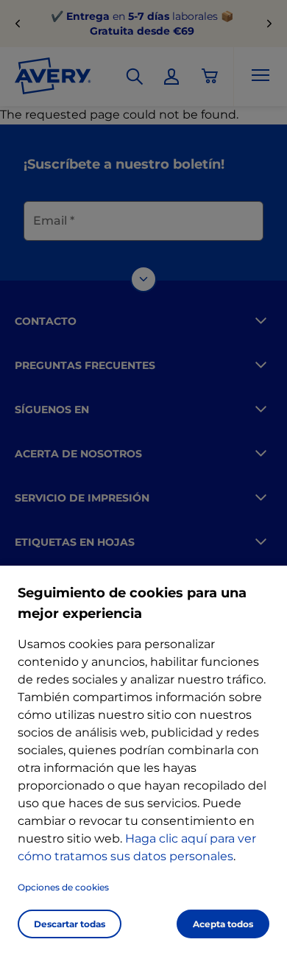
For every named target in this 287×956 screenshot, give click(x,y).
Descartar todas (69, 923)
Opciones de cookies (63, 887)
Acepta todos (223, 923)
